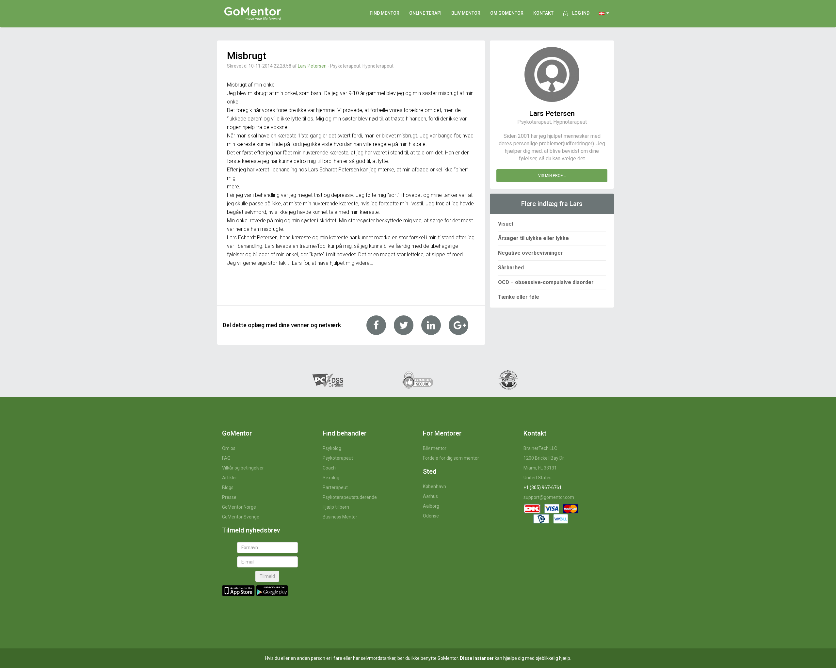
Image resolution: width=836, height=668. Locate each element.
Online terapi (425, 13)
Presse (229, 497)
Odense (431, 515)
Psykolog (332, 448)
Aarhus (430, 496)
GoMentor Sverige (240, 516)
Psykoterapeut (338, 458)
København (434, 486)
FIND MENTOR (384, 13)
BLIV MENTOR (465, 13)
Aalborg (431, 506)
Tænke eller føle (518, 297)
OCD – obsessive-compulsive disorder (546, 282)
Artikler (229, 477)
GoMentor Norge (239, 507)
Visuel (505, 224)
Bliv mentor (434, 448)
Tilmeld (267, 576)
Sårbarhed (511, 267)
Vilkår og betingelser (243, 467)
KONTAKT (543, 13)
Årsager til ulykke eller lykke (533, 238)
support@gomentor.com (548, 497)
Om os (228, 448)
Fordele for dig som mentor (451, 458)
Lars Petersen (312, 66)
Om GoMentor (506, 13)
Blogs (227, 487)
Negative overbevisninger (530, 253)
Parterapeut (335, 487)
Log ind (580, 13)
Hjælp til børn (336, 507)
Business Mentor (340, 516)
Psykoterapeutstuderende (350, 497)
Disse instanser (477, 658)
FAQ (226, 458)
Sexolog (331, 477)
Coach (329, 467)
